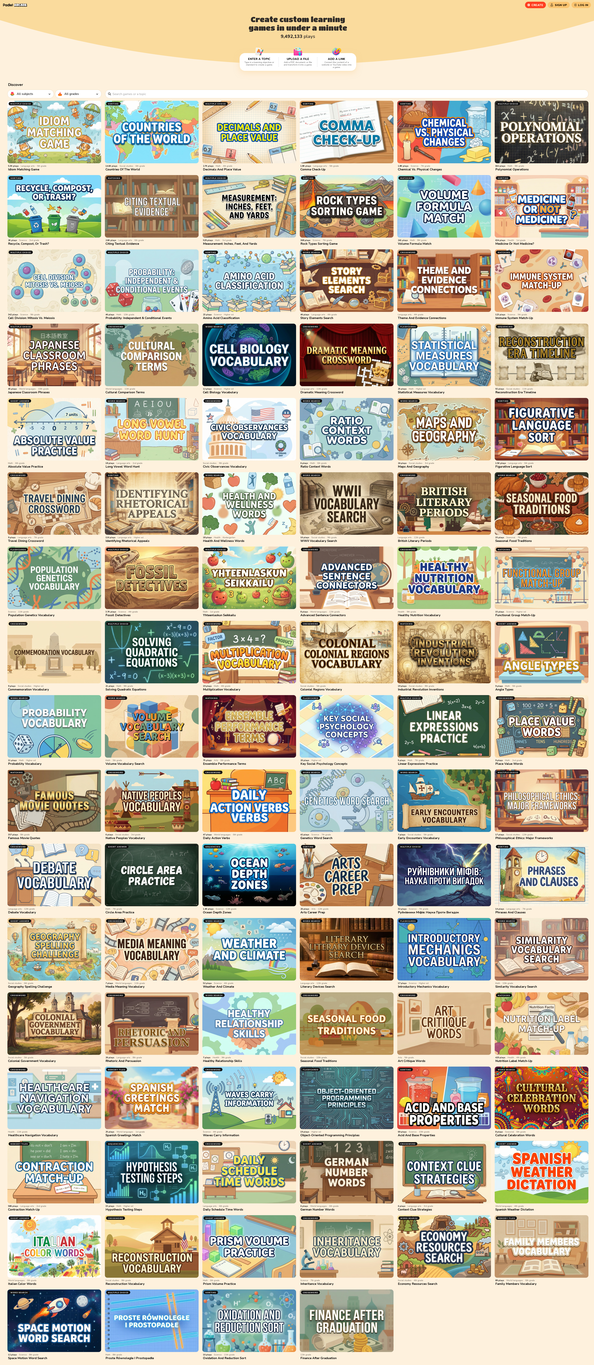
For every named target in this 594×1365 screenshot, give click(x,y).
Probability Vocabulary (25, 764)
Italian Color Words (22, 1284)
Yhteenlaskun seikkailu (219, 615)
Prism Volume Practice (219, 1284)
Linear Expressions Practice (418, 764)
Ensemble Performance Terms (224, 764)
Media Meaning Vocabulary (125, 987)
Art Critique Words (411, 1061)
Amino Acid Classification (221, 318)
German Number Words (317, 1209)
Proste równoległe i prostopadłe (129, 1358)
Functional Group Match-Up (515, 615)
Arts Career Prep (312, 912)
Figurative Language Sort (513, 466)
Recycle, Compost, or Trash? (28, 244)
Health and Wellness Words (223, 541)
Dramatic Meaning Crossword (321, 392)
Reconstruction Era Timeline (515, 392)
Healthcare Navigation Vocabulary (33, 1135)
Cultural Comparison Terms (125, 392)
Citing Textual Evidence (122, 244)
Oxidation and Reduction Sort (224, 1358)
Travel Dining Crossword (26, 541)
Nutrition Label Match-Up (513, 1061)
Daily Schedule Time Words (223, 1209)
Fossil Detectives (118, 615)
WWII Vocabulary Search (318, 541)
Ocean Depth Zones (217, 912)
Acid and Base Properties (416, 1135)
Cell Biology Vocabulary (220, 392)
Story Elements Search (316, 318)
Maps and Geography (413, 466)
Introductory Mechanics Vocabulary (423, 987)
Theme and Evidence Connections (422, 318)
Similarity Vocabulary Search (516, 987)
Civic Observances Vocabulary (225, 466)
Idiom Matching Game (23, 169)
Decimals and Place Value (222, 169)
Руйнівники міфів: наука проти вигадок (428, 912)
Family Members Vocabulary (516, 1284)
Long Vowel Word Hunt (122, 466)
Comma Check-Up (312, 169)
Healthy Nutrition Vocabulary (419, 615)
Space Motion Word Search (27, 1358)
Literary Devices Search (317, 987)
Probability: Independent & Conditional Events (138, 318)
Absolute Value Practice (25, 466)
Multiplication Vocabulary (221, 689)
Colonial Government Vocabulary (32, 1061)
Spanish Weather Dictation (514, 1209)
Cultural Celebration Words (515, 1135)
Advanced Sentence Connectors (323, 615)
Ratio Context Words (315, 466)
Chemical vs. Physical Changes (420, 169)
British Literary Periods (415, 541)
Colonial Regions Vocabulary (321, 689)
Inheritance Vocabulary (317, 1284)
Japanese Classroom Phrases (29, 392)
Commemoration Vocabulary (28, 689)
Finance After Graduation (318, 1358)
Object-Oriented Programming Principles (329, 1135)
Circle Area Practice (119, 912)
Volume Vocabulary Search (124, 764)
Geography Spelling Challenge (30, 987)
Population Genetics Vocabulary (31, 615)
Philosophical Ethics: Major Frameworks (524, 838)
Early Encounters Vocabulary (419, 838)
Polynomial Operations (512, 169)
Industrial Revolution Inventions (421, 689)
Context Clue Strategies (415, 1209)
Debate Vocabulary (22, 912)
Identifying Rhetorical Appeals (127, 541)
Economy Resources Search (417, 1284)
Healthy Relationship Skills (222, 1061)
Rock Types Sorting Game (319, 244)
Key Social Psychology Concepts (323, 764)
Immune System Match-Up (514, 318)
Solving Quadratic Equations (125, 689)
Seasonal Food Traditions (513, 541)
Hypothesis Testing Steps (123, 1209)
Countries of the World (122, 169)
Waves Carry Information (221, 1135)
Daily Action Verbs (216, 838)
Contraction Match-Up (24, 1209)
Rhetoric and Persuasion (123, 1061)
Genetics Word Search (316, 838)
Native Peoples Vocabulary (125, 838)
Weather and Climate (218, 987)
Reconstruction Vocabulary (125, 1284)
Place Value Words (509, 764)
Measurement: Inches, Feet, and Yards (230, 244)
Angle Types (504, 689)
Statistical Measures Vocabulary (421, 392)
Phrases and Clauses (510, 912)
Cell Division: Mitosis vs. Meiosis (31, 318)
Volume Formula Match (414, 244)
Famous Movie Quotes (24, 838)
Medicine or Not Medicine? (514, 244)
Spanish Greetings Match (123, 1135)
